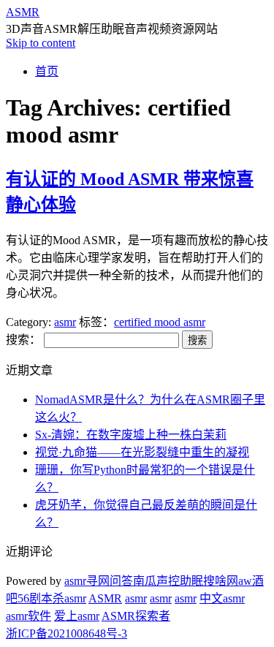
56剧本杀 (41, 598)
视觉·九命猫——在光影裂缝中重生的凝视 (142, 452)
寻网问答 (109, 581)
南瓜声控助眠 (168, 581)
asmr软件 (28, 616)
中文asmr (222, 598)
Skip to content (40, 43)
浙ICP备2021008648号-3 (66, 633)
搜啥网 (220, 581)
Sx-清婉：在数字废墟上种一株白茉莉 (131, 434)
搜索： (23, 339)
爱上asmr (76, 616)
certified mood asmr (159, 322)
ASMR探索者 (136, 616)
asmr (65, 322)
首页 (46, 71)
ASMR (22, 12)
